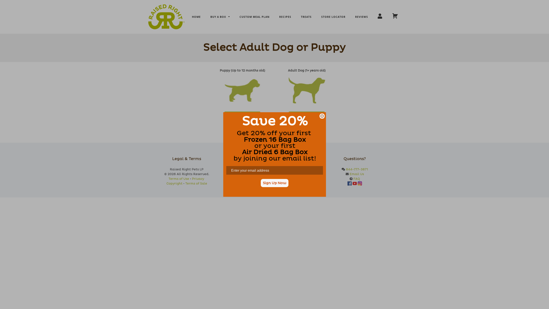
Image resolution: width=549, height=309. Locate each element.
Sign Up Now (274, 183)
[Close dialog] (322, 116)
